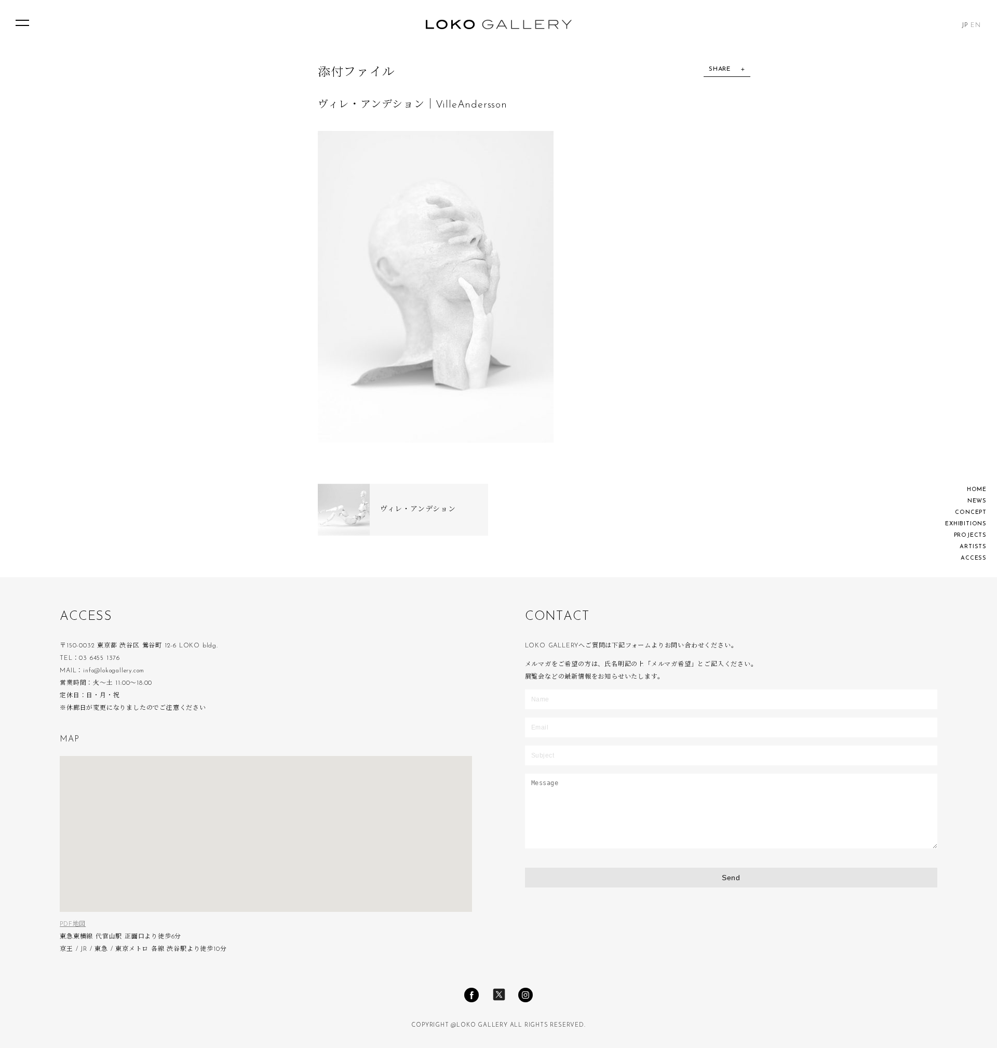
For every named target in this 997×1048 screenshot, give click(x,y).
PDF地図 (73, 924)
